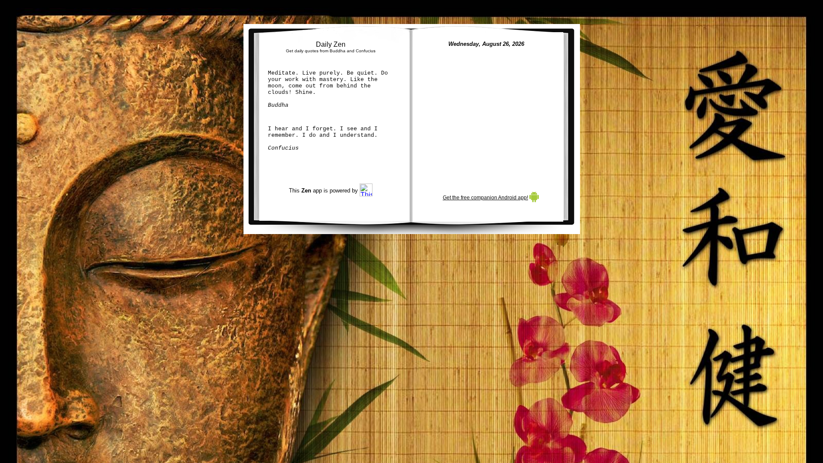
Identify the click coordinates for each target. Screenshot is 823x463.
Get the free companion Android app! (485, 198)
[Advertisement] (488, 115)
